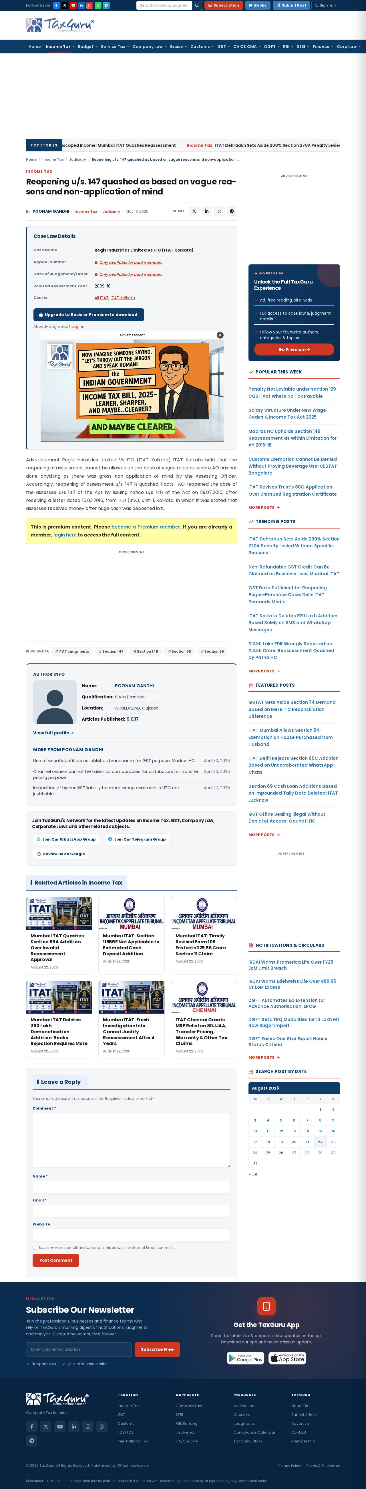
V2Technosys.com (133, 1465)
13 (294, 1131)
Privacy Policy (289, 1465)
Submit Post (294, 5)
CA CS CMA (245, 46)
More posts (261, 507)
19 (281, 1142)
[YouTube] (73, 5)
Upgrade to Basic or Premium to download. (91, 315)
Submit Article (304, 1414)
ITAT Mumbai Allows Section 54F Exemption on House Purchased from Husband (290, 737)
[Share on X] (194, 211)
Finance (321, 46)
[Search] (197, 5)
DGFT (270, 46)
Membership (303, 1441)
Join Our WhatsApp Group (69, 839)
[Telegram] (106, 5)
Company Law (148, 46)
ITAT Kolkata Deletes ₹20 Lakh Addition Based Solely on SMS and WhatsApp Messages (292, 623)
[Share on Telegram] (232, 211)
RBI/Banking (187, 1423)
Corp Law (347, 46)
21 (307, 1142)
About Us (299, 1405)
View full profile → (53, 733)
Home (35, 46)
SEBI (301, 46)
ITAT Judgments (74, 651)
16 (333, 1131)
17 (255, 1142)
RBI (286, 46)
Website (41, 1224)
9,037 (133, 719)
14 (307, 1131)
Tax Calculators (248, 1441)
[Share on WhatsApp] (219, 211)
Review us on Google (64, 854)
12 (281, 1131)
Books (260, 5)
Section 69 (214, 651)
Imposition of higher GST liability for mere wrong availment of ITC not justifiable (106, 791)
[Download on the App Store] (287, 1358)
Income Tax (58, 46)
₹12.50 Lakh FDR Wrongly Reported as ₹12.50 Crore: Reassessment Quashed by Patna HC (291, 651)
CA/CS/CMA (187, 1441)
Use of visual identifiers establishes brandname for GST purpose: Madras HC (114, 760)
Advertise (300, 1423)
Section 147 (113, 651)
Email (40, 1200)
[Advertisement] (183, 96)
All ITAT (102, 298)
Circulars (242, 1414)
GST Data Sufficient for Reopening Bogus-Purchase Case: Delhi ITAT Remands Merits (287, 595)
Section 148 (147, 651)
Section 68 (181, 651)
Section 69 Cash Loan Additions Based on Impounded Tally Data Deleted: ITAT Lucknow (293, 793)
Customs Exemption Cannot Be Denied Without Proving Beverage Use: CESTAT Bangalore (292, 466)
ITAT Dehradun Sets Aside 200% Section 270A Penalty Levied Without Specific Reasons (232, 145)
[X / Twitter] (64, 5)
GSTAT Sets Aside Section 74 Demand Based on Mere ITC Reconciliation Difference (292, 709)
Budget (86, 46)
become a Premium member (146, 527)
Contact (298, 1432)
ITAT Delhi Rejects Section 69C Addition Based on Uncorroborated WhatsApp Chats (293, 765)
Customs (200, 46)
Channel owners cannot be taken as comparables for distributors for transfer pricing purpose (115, 774)
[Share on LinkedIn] (207, 211)
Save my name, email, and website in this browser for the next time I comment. (107, 1247)
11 (268, 1131)
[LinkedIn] (81, 5)
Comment (44, 1108)
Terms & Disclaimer (323, 1465)
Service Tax (113, 46)
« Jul (253, 1174)
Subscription (226, 5)
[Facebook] (56, 5)
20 (294, 1142)
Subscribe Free (157, 1349)
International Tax (133, 1441)
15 (320, 1131)
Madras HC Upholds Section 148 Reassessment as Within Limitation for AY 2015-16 (292, 438)
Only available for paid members (130, 262)
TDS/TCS (126, 1432)
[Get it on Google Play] (245, 1358)
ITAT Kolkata (123, 298)
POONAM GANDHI (51, 211)
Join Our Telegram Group (140, 839)
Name (40, 1176)
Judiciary (77, 159)
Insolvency (185, 1432)
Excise (176, 46)
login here (65, 535)
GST (221, 46)
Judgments (244, 1423)
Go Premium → (294, 349)
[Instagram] (89, 5)
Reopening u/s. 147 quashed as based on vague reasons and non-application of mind (131, 186)
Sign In (326, 5)
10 (255, 1131)
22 (320, 1142)
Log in (77, 326)
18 (268, 1142)
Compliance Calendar (254, 1432)
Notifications (245, 1405)
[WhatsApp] (98, 5)
